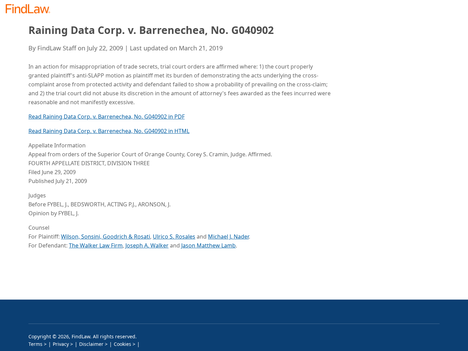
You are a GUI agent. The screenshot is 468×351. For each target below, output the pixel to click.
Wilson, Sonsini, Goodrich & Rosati (105, 236)
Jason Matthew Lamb (208, 245)
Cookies (122, 344)
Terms (35, 344)
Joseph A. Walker (147, 245)
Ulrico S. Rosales (174, 236)
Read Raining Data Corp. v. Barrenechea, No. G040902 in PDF (106, 116)
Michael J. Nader (228, 236)
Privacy (61, 344)
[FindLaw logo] (30, 9)
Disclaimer (91, 344)
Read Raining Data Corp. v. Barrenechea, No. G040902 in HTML (108, 131)
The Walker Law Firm (96, 245)
